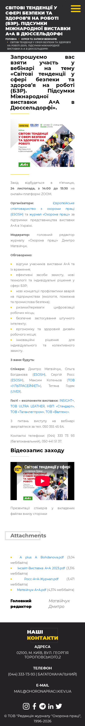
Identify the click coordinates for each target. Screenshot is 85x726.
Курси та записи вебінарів (39, 39)
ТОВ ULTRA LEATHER (27, 406)
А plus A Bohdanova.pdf (42, 557)
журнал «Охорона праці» (49, 214)
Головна (11, 39)
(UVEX (15, 391)
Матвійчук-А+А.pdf (31, 590)
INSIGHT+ (67, 401)
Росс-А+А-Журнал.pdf (41, 579)
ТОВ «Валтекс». (58, 412)
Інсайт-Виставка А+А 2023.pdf (41, 568)
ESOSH (39, 375)
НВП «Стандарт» (60, 406)
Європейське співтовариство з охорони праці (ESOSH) (42, 208)
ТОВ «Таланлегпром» (27, 412)
